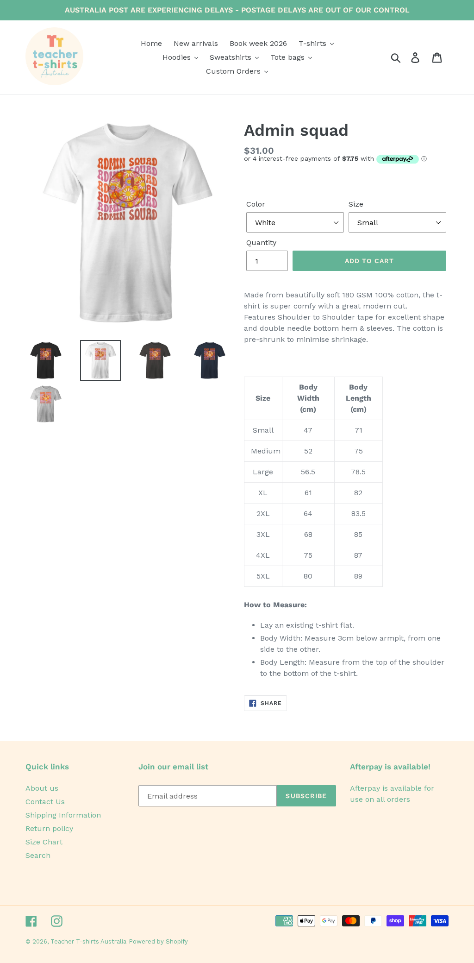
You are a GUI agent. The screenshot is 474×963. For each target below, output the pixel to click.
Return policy (49, 828)
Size (356, 204)
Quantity (261, 242)
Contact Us (45, 801)
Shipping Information (63, 815)
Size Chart (43, 841)
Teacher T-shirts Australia (88, 941)
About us (41, 788)
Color (255, 204)
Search (37, 855)
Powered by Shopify (158, 941)
